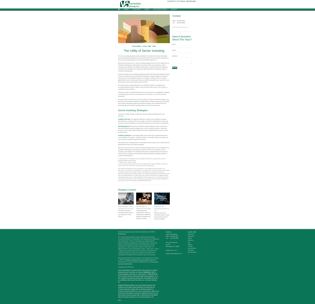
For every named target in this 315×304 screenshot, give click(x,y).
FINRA (145, 272)
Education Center (160, 9)
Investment (191, 236)
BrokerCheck (122, 234)
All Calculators (192, 252)
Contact (174, 9)
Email (174, 50)
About (126, 9)
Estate (190, 238)
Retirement (191, 234)
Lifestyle (190, 246)
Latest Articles (192, 248)
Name (174, 44)
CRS (119, 300)
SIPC (149, 272)
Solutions (136, 9)
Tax (189, 242)
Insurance (191, 240)
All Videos (191, 250)
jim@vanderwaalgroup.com (180, 27)
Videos (146, 9)
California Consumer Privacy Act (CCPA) (137, 260)
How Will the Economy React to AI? (161, 208)
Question (175, 56)
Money (190, 244)
